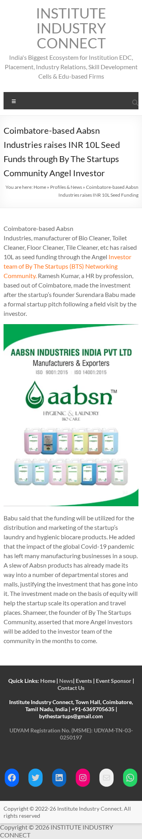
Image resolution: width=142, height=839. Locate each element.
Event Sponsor (113, 680)
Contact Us (71, 687)
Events (84, 680)
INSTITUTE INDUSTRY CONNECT (71, 28)
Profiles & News (66, 187)
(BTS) (76, 266)
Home (40, 187)
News (66, 680)
